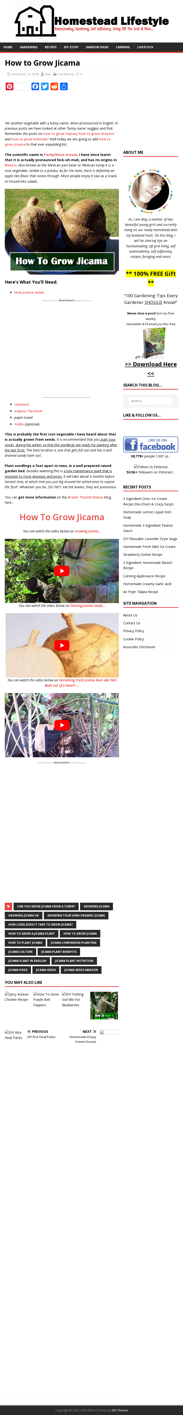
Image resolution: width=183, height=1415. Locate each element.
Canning (123, 47)
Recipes (50, 47)
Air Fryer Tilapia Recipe (140, 591)
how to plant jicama (25, 943)
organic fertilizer (28, 411)
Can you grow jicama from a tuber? (46, 906)
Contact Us (131, 623)
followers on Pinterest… (151, 472)
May (48, 74)
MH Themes (120, 1410)
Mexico (10, 165)
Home (8, 47)
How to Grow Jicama (80, 934)
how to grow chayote (96, 133)
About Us (130, 615)
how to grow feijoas (60, 133)
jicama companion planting (74, 943)
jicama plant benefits (58, 952)
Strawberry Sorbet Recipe (142, 554)
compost (21, 404)
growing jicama (96, 906)
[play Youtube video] (62, 571)
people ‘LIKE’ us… (151, 456)
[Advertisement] (91, 106)
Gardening (28, 47)
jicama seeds (46, 970)
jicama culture (20, 952)
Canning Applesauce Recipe (144, 576)
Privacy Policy (133, 631)
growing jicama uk (23, 915)
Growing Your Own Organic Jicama (76, 915)
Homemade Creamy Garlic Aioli (147, 584)
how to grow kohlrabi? (30, 139)
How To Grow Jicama (62, 517)
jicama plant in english (27, 961)
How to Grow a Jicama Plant (31, 934)
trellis (19, 424)
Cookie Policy (133, 639)
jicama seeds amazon (81, 970)
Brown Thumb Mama (85, 497)
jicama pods (17, 970)
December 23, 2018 (25, 74)
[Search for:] (150, 401)
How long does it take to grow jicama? (40, 924)
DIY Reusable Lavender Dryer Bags (150, 538)
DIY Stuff (71, 47)
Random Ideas (97, 47)
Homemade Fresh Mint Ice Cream (149, 546)
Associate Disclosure (139, 647)
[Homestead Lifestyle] (91, 39)
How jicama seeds (29, 292)
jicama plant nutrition (74, 961)
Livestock (145, 47)
